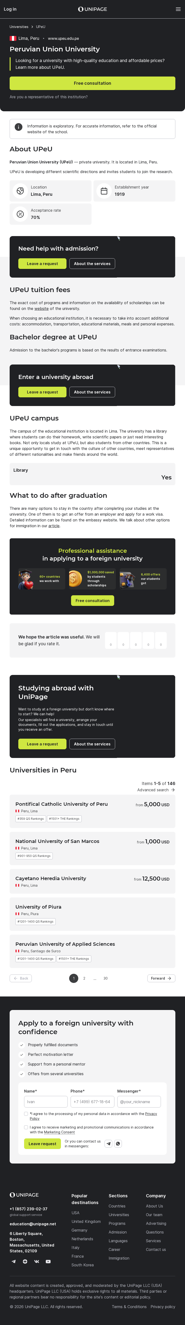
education (33, 1223)
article (53, 525)
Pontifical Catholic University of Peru (61, 804)
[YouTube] (48, 1261)
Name (29, 1091)
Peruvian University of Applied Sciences (65, 944)
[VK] (36, 1261)
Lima (34, 811)
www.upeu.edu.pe (63, 38)
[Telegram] (108, 1144)
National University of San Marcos (57, 841)
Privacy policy (163, 1306)
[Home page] (92, 9)
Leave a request (42, 263)
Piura (35, 914)
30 (106, 978)
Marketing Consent (59, 1132)
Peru (25, 811)
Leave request (42, 1143)
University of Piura (38, 907)
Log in (10, 9)
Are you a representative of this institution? (49, 96)
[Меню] (176, 9)
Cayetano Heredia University (50, 878)
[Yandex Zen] (25, 1261)
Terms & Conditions (129, 1306)
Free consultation (92, 83)
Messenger (128, 1091)
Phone (77, 1091)
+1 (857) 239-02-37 (28, 1208)
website (41, 308)
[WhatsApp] (118, 1144)
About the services (92, 263)
